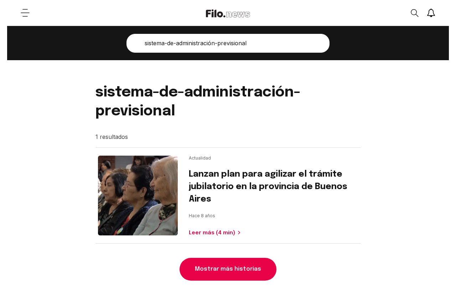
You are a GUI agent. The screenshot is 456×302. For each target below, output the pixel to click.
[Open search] (414, 13)
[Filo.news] (228, 13)
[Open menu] (25, 13)
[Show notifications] (431, 13)
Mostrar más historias (228, 269)
